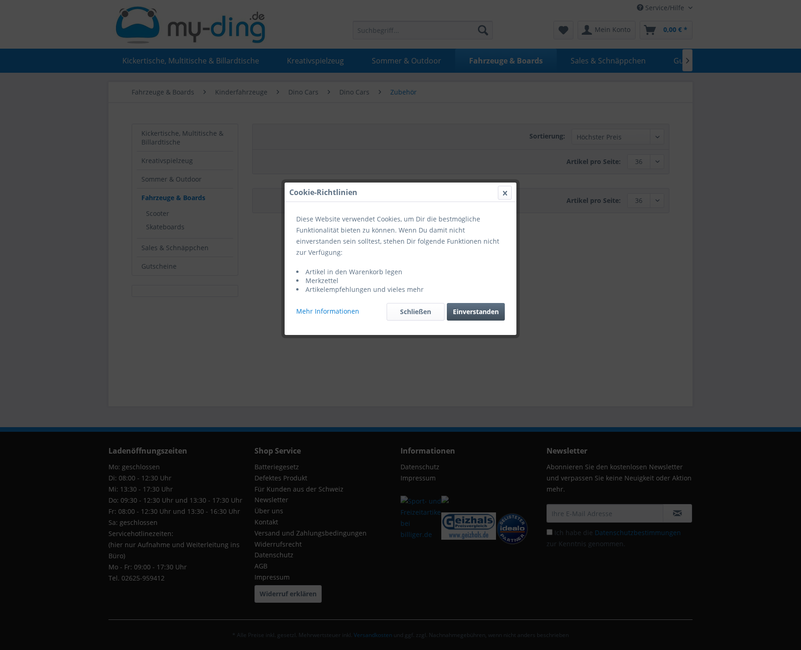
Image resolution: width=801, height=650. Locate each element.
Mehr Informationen (327, 311)
